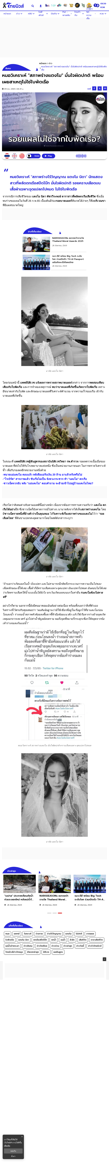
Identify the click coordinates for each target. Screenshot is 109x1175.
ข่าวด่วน (55, 946)
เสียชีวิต (82, 939)
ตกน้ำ (53, 939)
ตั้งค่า (13, 1156)
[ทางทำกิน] (71, 5)
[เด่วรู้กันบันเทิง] (59, 5)
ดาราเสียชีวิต (97, 939)
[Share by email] (105, 88)
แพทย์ (17, 933)
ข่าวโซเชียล (42, 946)
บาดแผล (90, 933)
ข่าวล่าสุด (67, 946)
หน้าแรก (43, 63)
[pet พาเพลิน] (65, 5)
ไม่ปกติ (79, 933)
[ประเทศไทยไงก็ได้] (89, 5)
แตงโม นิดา (23, 939)
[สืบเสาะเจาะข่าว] (47, 5)
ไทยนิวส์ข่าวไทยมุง (14, 952)
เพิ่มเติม (7, 1145)
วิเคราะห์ (27, 933)
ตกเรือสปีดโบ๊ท (40, 939)
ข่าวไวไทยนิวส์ (94, 946)
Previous (101, 870)
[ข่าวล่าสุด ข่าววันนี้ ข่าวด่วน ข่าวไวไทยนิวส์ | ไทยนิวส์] (15, 5)
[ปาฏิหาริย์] (77, 5)
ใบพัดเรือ (9, 939)
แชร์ (89, 88)
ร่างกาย (39, 933)
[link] (54, 244)
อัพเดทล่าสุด (33, 952)
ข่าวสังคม (28, 946)
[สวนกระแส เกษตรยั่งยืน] (83, 5)
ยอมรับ (13, 1151)
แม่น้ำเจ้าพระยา (12, 946)
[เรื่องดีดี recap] (53, 5)
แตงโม (68, 933)
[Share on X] (100, 88)
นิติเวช (46, 952)
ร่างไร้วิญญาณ (54, 933)
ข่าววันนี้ (80, 946)
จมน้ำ (62, 939)
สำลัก (72, 939)
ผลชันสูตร (58, 952)
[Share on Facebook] (94, 88)
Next (105, 870)
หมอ (7, 933)
